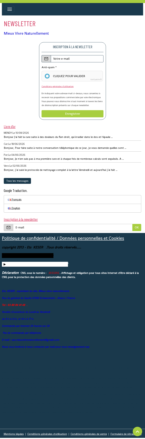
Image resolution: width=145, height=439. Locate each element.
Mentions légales (14, 434)
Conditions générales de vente (89, 434)
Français (16, 199)
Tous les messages (17, 180)
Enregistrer (72, 114)
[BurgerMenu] (9, 9)
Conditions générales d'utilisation (58, 86)
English (15, 208)
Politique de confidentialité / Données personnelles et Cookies (63, 238)
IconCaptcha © (96, 79)
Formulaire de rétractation (126, 434)
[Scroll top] (137, 431)
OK (137, 227)
